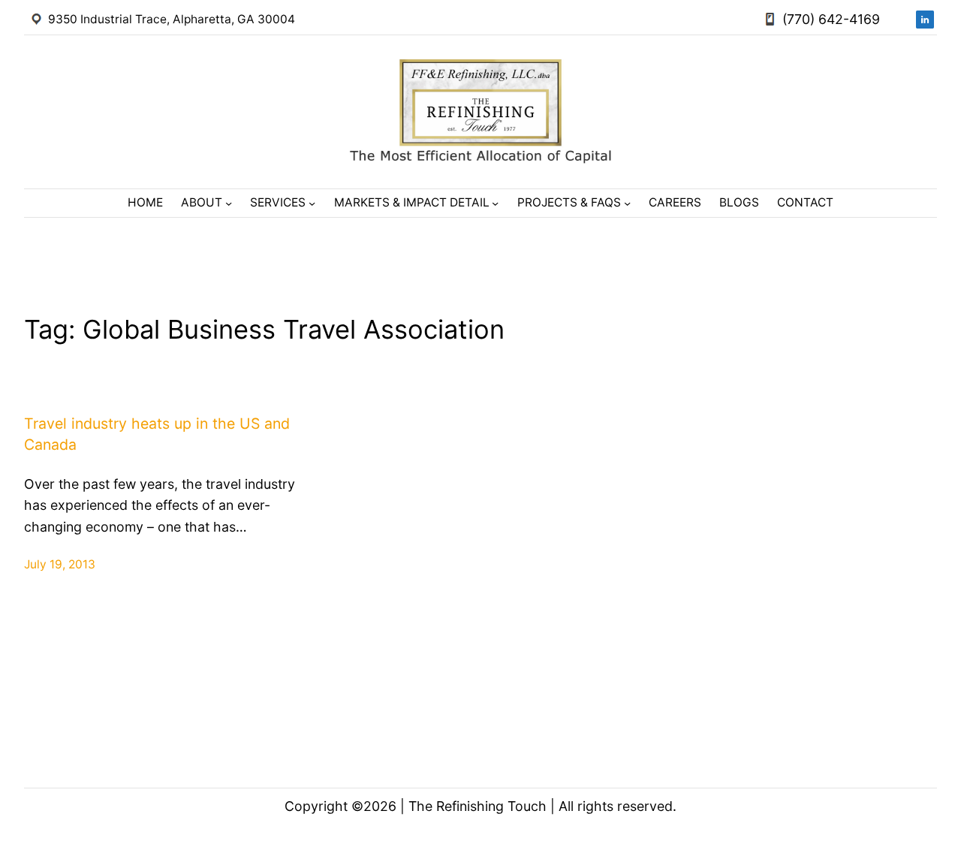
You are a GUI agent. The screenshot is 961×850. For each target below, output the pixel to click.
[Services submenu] (312, 203)
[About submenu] (228, 203)
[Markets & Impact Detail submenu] (495, 203)
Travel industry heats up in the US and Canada (157, 433)
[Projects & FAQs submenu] (627, 203)
